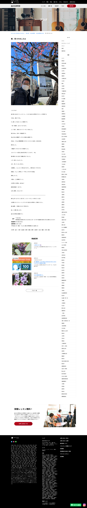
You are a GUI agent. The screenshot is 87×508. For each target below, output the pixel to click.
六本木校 (63, 124)
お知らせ (43, 443)
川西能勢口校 (64, 353)
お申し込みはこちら (23, 423)
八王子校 (63, 214)
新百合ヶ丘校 (64, 232)
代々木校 (63, 154)
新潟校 (63, 265)
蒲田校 (63, 144)
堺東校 (63, 341)
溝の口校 (63, 224)
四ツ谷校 (63, 171)
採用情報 (62, 448)
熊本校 (63, 391)
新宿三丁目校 (64, 174)
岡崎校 (63, 288)
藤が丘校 (63, 308)
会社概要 (62, 456)
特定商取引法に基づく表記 (65, 451)
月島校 (63, 121)
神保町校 (63, 113)
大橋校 (63, 383)
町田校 (63, 217)
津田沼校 (63, 106)
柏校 (62, 108)
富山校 (63, 267)
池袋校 (63, 194)
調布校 (63, 207)
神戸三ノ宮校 (64, 346)
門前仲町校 (64, 134)
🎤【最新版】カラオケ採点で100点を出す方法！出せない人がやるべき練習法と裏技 (45, 262)
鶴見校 (63, 247)
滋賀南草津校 (64, 318)
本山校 (63, 305)
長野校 (63, 272)
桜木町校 (63, 240)
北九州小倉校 (64, 376)
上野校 (63, 126)
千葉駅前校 (64, 91)
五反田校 (63, 139)
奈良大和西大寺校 (65, 361)
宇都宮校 (63, 73)
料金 (51, 2)
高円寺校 (63, 182)
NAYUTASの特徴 (45, 442)
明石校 (63, 358)
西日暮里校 (64, 129)
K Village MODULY (52, 504)
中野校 (63, 179)
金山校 (63, 295)
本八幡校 (63, 98)
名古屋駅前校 (64, 293)
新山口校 (63, 371)
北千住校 (63, 131)
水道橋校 (63, 116)
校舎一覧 (55, 2)
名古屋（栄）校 (65, 298)
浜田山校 (63, 184)
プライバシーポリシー (64, 454)
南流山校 (63, 93)
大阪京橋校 (64, 325)
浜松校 (63, 282)
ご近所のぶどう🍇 (37, 245)
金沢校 (63, 270)
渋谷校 (63, 151)
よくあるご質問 (45, 445)
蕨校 (62, 83)
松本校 (63, 275)
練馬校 (63, 204)
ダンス (63, 46)
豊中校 (63, 333)
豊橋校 (63, 285)
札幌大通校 (64, 63)
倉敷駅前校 (64, 366)
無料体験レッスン (63, 443)
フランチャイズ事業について (66, 446)
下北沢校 (63, 164)
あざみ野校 (64, 245)
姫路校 (63, 356)
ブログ (62, 6)
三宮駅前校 (64, 343)
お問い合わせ (72, 2)
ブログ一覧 (34, 290)
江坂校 (63, 336)
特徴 (47, 2)
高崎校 (63, 76)
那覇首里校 (64, 396)
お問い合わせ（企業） (64, 440)
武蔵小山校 (64, 141)
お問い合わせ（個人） (64, 438)
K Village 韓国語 (45, 503)
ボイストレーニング (66, 43)
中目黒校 (63, 159)
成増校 (63, 202)
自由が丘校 (64, 156)
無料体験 (71, 6)
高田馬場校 (64, 187)
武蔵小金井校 (64, 212)
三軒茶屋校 (64, 161)
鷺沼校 (63, 235)
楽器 (62, 48)
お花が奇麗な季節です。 (39, 275)
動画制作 (43, 450)
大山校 (63, 199)
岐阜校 (63, 277)
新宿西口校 (64, 176)
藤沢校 (63, 260)
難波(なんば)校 (65, 330)
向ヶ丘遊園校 (64, 227)
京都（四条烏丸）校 (66, 320)
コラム (60, 2)
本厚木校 (63, 255)
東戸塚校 (63, 257)
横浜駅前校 (64, 237)
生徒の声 (56, 6)
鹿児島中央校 (64, 394)
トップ (43, 2)
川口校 (63, 81)
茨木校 (63, 338)
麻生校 (63, 60)
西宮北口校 (64, 348)
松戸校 (63, 96)
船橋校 (63, 101)
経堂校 (63, 166)
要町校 (63, 197)
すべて (63, 40)
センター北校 (64, 242)
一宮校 (63, 313)
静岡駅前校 (64, 280)
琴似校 (63, 65)
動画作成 (63, 51)
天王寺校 (63, 328)
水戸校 (63, 70)
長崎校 (63, 388)
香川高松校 (64, 373)
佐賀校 (63, 386)
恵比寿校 (63, 149)
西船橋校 (63, 103)
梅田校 (63, 323)
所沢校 (63, 88)
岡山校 (63, 363)
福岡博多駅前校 (65, 378)
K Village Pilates (45, 504)
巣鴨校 (63, 189)
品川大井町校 (15, 6)
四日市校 (63, 315)
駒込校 (63, 192)
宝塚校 (63, 351)
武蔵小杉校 (64, 219)
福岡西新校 (64, 381)
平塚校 (63, 262)
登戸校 (63, 230)
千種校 (63, 300)
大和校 (63, 252)
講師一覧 (50, 6)
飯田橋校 (63, 118)
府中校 (63, 209)
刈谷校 (63, 290)
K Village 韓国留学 (52, 503)
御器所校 (63, 310)
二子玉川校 (64, 169)
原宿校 (63, 146)
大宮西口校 (64, 78)
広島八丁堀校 (64, 368)
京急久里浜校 (64, 250)
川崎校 (63, 222)
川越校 (63, 86)
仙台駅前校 (64, 68)
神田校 (63, 111)
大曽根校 (63, 303)
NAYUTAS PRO (51, 445)
